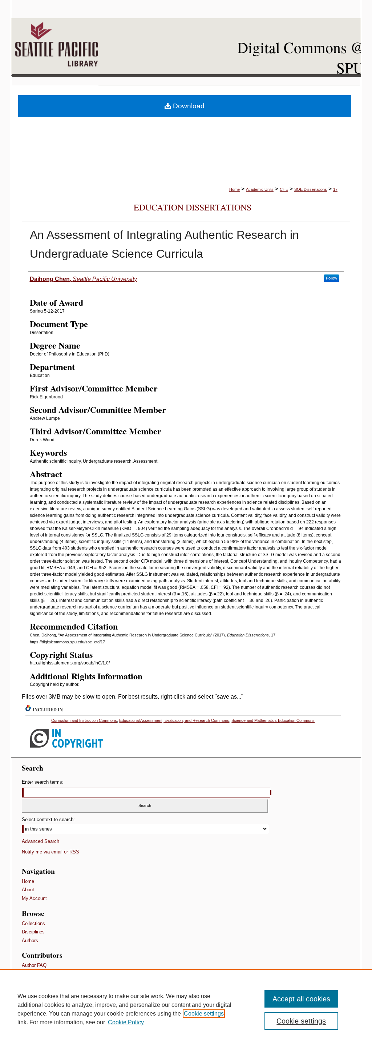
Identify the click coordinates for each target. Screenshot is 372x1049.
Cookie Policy (126, 1022)
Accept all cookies (301, 999)
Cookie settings (204, 1013)
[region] (186, 1009)
